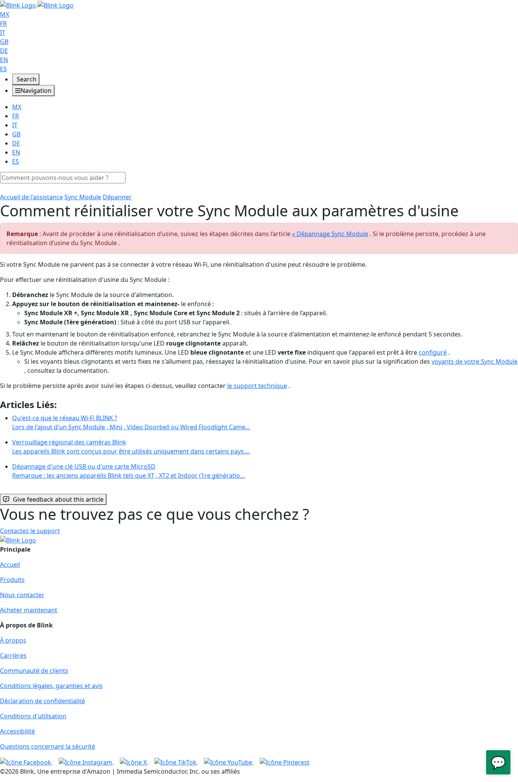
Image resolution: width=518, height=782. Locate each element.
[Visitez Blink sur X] (134, 761)
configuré (433, 352)
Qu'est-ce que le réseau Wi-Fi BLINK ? (131, 422)
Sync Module (82, 197)
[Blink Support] (37, 4)
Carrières (13, 655)
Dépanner (117, 197)
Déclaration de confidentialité (42, 701)
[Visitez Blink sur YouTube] (229, 761)
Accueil (10, 564)
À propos (13, 640)
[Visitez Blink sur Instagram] (86, 761)
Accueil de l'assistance (31, 197)
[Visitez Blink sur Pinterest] (284, 761)
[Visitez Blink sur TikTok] (176, 761)
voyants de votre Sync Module (475, 361)
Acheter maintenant (28, 610)
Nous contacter (22, 595)
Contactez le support (30, 531)
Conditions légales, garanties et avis (51, 686)
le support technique (257, 386)
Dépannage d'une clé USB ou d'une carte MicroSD (128, 471)
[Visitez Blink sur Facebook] (26, 761)
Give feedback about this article (58, 499)
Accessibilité (17, 731)
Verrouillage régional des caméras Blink (131, 446)
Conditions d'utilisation (33, 716)
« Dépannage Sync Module (330, 234)
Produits (12, 580)
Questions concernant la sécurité (47, 746)
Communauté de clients (34, 670)
